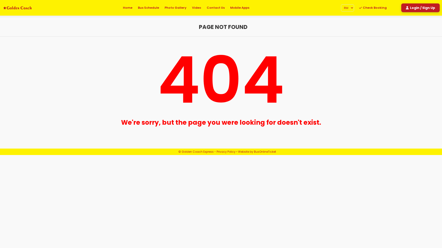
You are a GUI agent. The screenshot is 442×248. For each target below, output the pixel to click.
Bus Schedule (148, 8)
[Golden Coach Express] (17, 8)
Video (196, 8)
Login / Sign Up (422, 8)
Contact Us (216, 8)
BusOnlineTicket (265, 152)
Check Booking (375, 8)
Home (127, 8)
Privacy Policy (226, 152)
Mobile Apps (239, 8)
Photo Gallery (175, 8)
